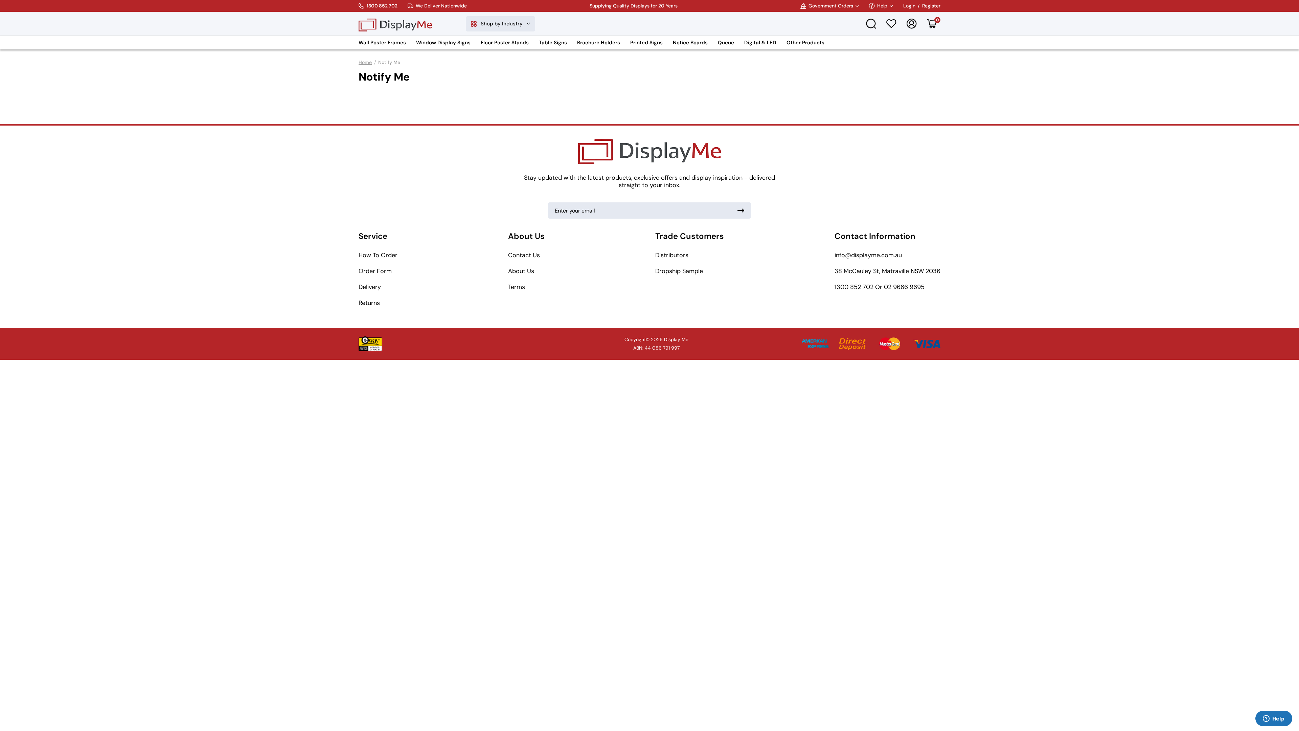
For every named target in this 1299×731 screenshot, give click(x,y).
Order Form (375, 271)
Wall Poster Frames (382, 42)
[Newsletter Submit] (740, 210)
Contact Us (524, 255)
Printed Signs (646, 42)
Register (931, 6)
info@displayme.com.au (868, 255)
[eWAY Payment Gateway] (370, 343)
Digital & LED (760, 42)
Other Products (805, 42)
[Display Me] (395, 24)
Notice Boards (690, 42)
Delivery (370, 287)
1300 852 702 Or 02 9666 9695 (880, 287)
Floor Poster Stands (505, 42)
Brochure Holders (598, 42)
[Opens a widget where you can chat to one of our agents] (1273, 719)
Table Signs (553, 42)
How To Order (378, 255)
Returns (369, 303)
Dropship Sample (679, 271)
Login (909, 6)
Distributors (671, 255)
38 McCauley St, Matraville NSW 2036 (887, 271)
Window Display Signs (443, 42)
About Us (521, 271)
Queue (726, 42)
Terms (516, 287)
